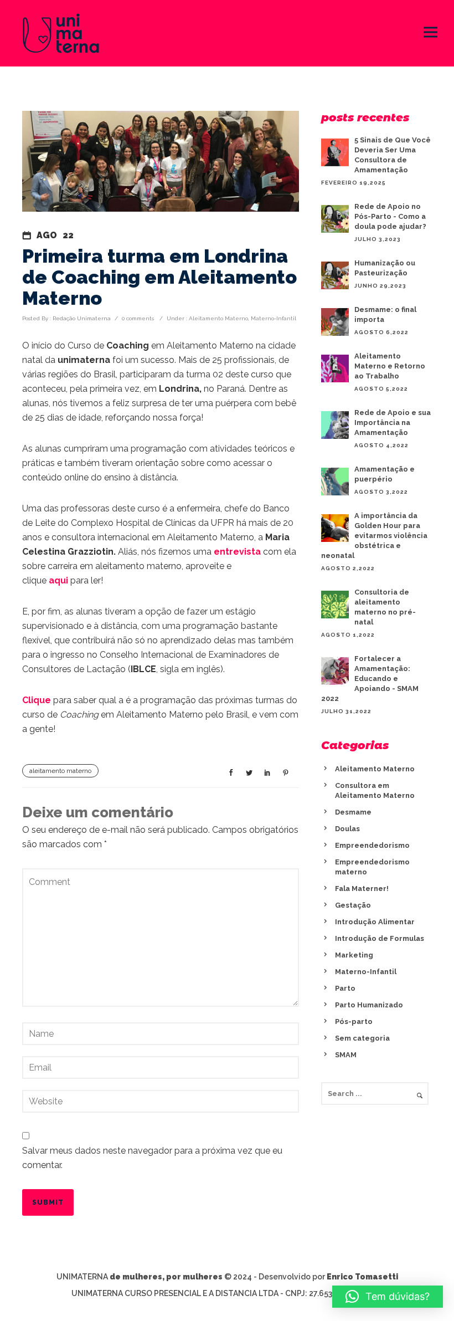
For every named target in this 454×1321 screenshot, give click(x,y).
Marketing (354, 955)
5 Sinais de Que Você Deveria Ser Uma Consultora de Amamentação (392, 155)
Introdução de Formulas (379, 938)
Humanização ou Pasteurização (384, 268)
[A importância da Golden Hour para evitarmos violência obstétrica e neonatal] (335, 528)
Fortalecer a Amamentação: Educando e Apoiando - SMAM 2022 (370, 678)
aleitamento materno (60, 771)
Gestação (353, 905)
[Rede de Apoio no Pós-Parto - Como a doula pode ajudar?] (335, 219)
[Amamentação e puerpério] (335, 481)
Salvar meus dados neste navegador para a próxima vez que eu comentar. (152, 1157)
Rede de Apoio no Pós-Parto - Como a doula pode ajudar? (390, 216)
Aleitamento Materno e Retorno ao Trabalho (389, 366)
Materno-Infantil (273, 318)
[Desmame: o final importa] (335, 322)
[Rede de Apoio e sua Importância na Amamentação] (335, 425)
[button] (387, 1297)
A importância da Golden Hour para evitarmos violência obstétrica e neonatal (374, 535)
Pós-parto (354, 1021)
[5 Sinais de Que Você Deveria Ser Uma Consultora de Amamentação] (335, 152)
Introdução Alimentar (375, 922)
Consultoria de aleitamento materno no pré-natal (385, 607)
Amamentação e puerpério (384, 474)
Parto (345, 988)
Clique (36, 700)
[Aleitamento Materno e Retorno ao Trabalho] (335, 368)
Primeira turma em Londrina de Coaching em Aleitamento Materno (159, 277)
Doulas (347, 829)
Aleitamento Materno (217, 318)
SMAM (346, 1055)
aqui (58, 580)
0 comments (138, 318)
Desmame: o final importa (385, 314)
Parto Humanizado (369, 1005)
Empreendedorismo (372, 845)
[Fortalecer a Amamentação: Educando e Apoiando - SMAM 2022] (335, 671)
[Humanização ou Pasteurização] (335, 275)
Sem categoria (362, 1038)
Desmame (353, 812)
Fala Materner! (362, 888)
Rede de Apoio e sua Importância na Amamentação (392, 422)
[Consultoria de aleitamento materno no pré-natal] (335, 604)
